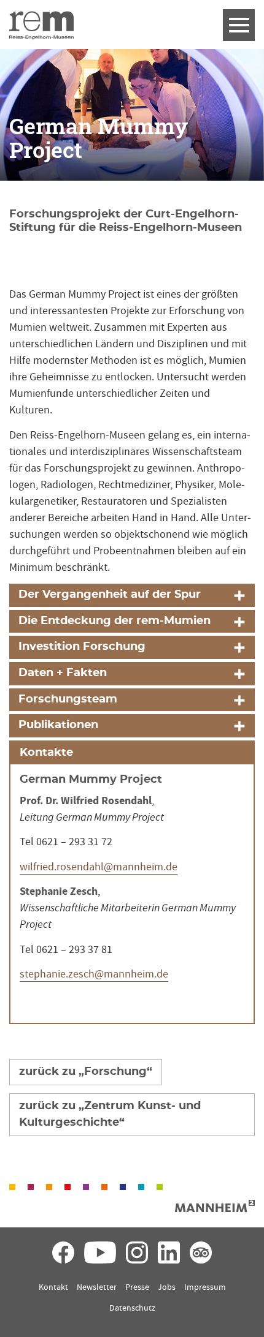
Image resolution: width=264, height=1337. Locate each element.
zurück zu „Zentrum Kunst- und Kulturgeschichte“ (110, 1114)
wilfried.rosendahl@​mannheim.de (98, 867)
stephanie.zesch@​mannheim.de (94, 974)
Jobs (167, 1287)
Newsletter (97, 1287)
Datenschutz (132, 1308)
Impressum (205, 1287)
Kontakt (53, 1287)
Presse (137, 1287)
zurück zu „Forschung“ (85, 1071)
